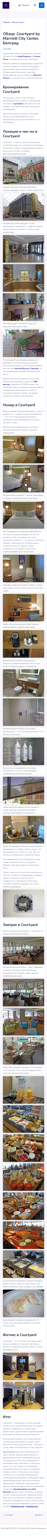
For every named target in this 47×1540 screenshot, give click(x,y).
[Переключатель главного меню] (41, 5)
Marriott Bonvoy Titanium (26, 368)
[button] (35, 5)
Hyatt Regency (24, 56)
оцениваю (18, 103)
